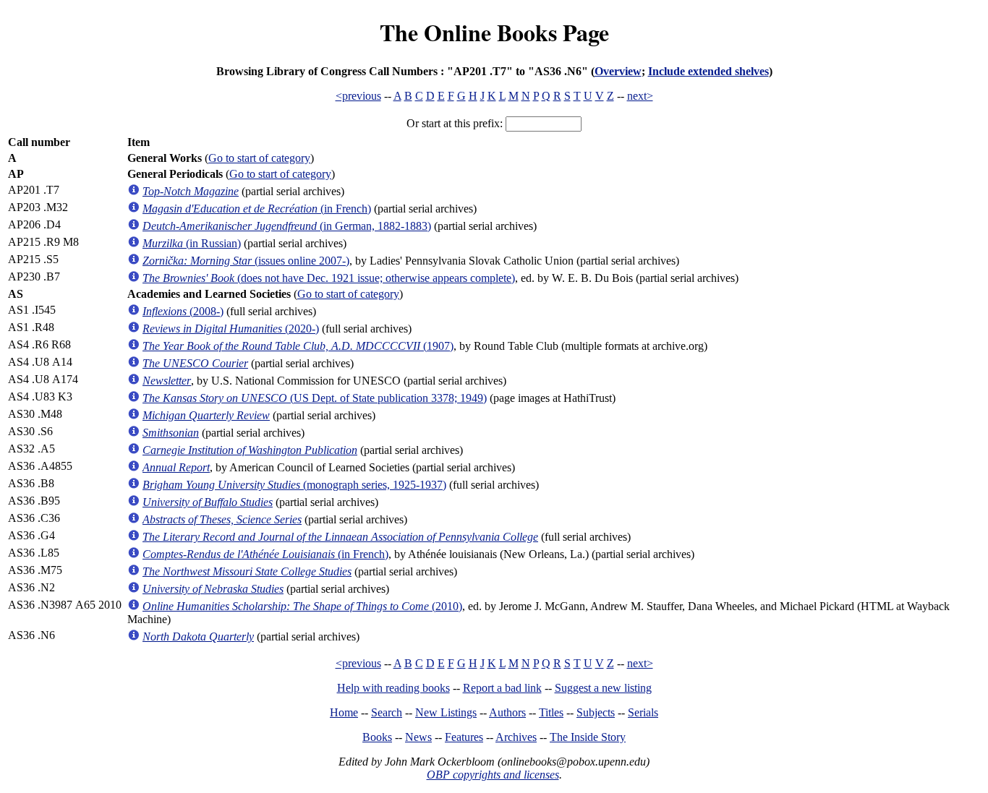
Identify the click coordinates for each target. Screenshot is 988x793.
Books (377, 737)
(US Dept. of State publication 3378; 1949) (314, 398)
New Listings (446, 712)
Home (344, 712)
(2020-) (230, 328)
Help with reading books (393, 688)
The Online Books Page (494, 32)
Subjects (595, 712)
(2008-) (182, 311)
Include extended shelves (708, 71)
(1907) (297, 346)
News (418, 737)
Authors (507, 712)
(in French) (256, 208)
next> (640, 96)
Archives (516, 737)
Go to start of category (259, 158)
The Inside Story (588, 737)
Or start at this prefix (453, 123)
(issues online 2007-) (245, 260)
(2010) (302, 606)
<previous (358, 96)
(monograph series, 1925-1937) (294, 485)
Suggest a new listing (603, 688)
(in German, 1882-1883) (286, 226)
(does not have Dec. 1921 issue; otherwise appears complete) (328, 278)
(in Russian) (191, 243)
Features (464, 737)
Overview (618, 71)
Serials (643, 712)
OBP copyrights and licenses (493, 774)
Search (386, 712)
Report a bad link (502, 688)
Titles (551, 712)
